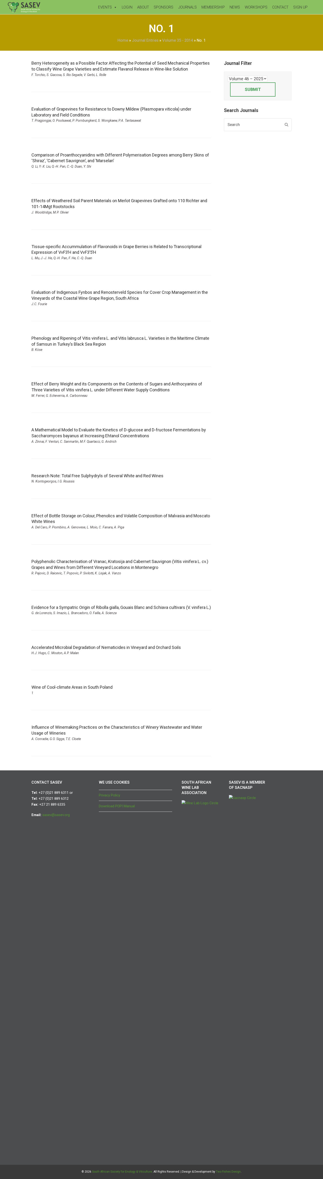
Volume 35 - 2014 (177, 40)
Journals (187, 7)
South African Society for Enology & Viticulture (122, 1171)
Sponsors (163, 7)
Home (123, 40)
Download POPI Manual (117, 806)
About (143, 7)
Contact (280, 7)
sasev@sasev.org (56, 815)
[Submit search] (286, 124)
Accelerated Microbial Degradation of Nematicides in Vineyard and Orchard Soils (106, 647)
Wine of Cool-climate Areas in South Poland (72, 687)
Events (105, 7)
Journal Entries (145, 40)
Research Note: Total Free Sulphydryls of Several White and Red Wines (97, 475)
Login (127, 7)
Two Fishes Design (228, 1171)
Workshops (256, 7)
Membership (213, 7)
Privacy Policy (109, 795)
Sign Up (300, 7)
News (235, 7)
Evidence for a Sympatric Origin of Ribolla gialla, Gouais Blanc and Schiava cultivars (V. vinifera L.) (121, 607)
